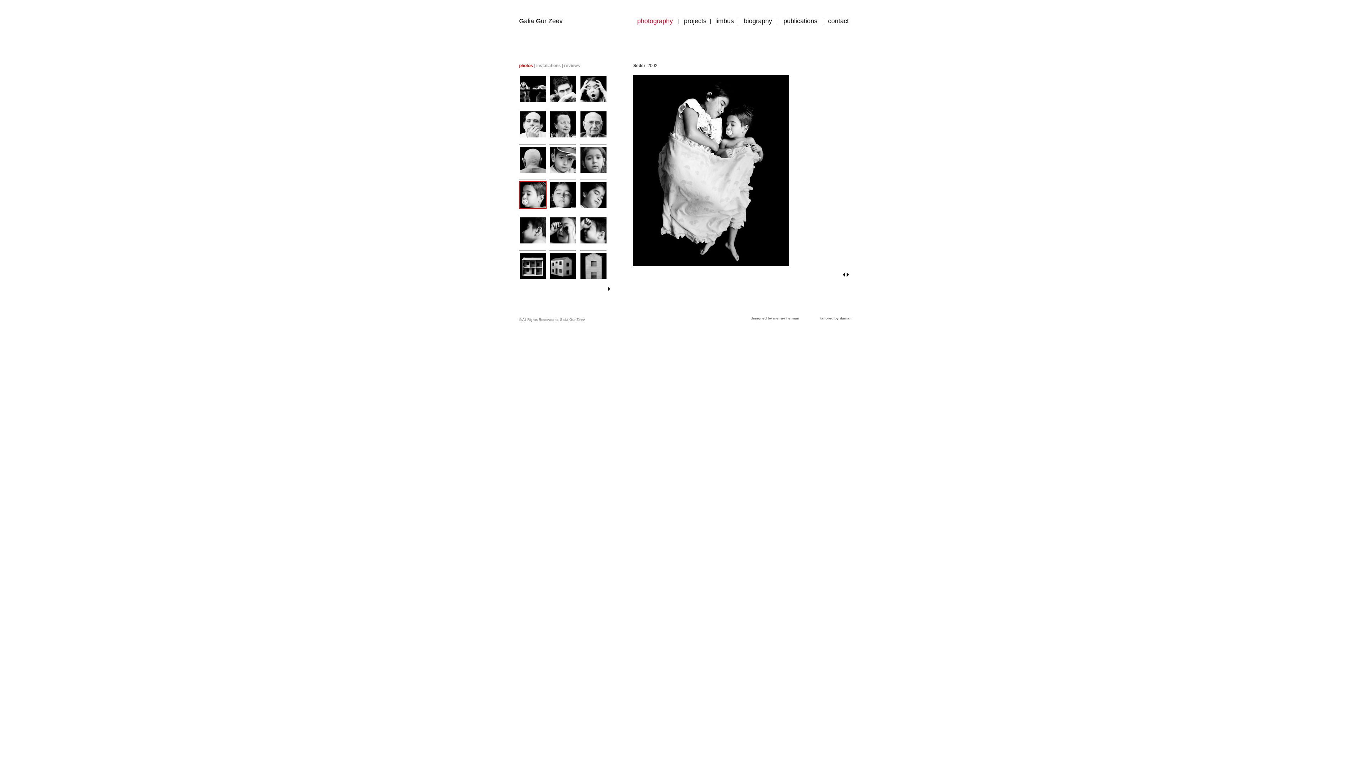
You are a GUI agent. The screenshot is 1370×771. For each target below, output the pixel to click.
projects (695, 21)
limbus (724, 21)
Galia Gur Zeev (541, 21)
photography (655, 21)
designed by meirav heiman (775, 318)
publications (800, 21)
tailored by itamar (835, 318)
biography (758, 21)
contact (838, 21)
